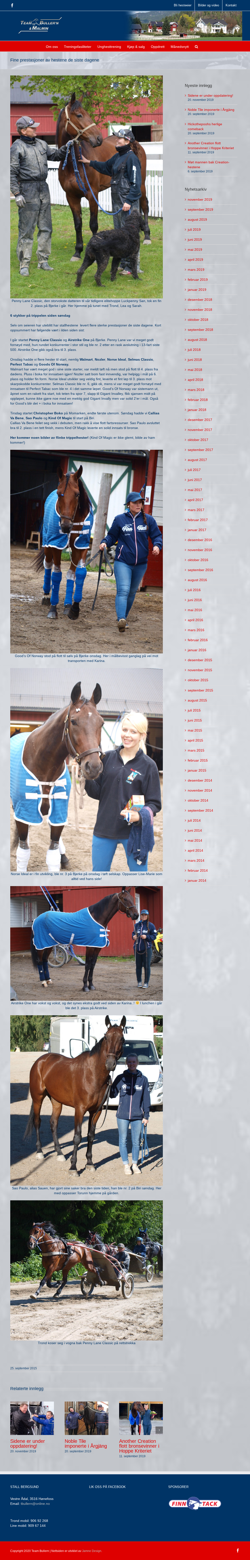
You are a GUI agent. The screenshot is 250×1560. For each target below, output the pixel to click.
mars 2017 (196, 510)
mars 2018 (196, 390)
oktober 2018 (198, 320)
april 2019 (195, 260)
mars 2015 (196, 750)
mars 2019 (196, 270)
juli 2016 (194, 590)
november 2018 (200, 310)
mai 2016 (195, 610)
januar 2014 (197, 880)
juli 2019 (194, 229)
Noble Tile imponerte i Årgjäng (86, 1443)
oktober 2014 (198, 800)
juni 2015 (195, 720)
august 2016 (197, 580)
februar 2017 (198, 520)
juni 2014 (195, 830)
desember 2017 (200, 420)
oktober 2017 (198, 440)
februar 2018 (198, 400)
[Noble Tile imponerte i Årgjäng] (86, 1418)
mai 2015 (195, 730)
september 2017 (200, 450)
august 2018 (197, 340)
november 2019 (200, 199)
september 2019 (200, 209)
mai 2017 (195, 490)
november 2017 (200, 430)
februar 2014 (198, 870)
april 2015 (195, 740)
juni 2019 (195, 239)
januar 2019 (197, 290)
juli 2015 (194, 710)
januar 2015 (197, 770)
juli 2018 (194, 350)
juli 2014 (194, 820)
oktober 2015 (198, 680)
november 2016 (200, 550)
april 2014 (195, 850)
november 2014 (200, 790)
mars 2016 (196, 630)
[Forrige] (14, 1430)
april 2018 (195, 380)
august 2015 (197, 700)
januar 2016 (197, 650)
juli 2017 (194, 470)
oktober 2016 (198, 560)
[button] (196, 46)
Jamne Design (91, 1551)
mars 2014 (196, 860)
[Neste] (159, 1430)
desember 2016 (200, 540)
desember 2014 (200, 780)
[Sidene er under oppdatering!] (32, 1418)
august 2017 (197, 460)
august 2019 (197, 219)
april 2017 (195, 500)
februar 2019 (198, 280)
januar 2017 (197, 530)
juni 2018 (195, 360)
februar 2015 (198, 760)
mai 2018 (195, 370)
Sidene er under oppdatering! (27, 1443)
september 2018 (200, 330)
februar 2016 (198, 640)
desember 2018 (200, 300)
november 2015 (200, 670)
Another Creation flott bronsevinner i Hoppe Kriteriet (139, 1446)
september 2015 (200, 690)
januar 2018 (197, 410)
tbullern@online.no (35, 1504)
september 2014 (200, 810)
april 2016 (195, 620)
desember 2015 (200, 660)
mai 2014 (195, 840)
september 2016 (200, 570)
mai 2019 (195, 249)
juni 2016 (195, 600)
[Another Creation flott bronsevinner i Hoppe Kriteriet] (141, 1418)
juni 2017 (195, 480)
